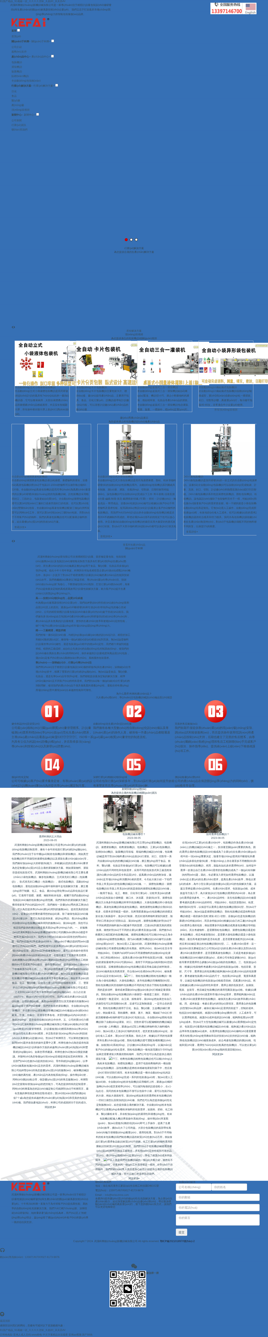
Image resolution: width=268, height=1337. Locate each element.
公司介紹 (17, 47)
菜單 (14, 30)
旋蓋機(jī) (17, 71)
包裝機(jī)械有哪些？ (134, 834)
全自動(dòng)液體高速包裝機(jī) (29, 476)
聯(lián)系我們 (19, 129)
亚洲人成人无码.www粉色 (27, 1334)
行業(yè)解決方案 (21, 85)
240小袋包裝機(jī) (193, 476)
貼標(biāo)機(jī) (20, 76)
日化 (14, 91)
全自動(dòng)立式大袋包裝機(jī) (115, 476)
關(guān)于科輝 (20, 41)
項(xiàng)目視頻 (21, 109)
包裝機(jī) (17, 62)
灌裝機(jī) (17, 66)
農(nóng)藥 (18, 105)
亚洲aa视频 (74, 1334)
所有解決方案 (134, 330)
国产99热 (87, 1334)
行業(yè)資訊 (19, 125)
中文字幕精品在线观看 (55, 1334)
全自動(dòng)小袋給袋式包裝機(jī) (218, 387)
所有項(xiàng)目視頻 (225, 409)
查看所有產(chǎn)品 (134, 544)
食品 (14, 96)
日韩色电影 (6, 1334)
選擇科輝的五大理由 (50, 836)
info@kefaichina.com (117, 1195)
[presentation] (12, 327)
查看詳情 (19, 527)
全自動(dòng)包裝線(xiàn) (26, 80)
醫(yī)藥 (16, 100)
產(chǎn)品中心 (20, 56)
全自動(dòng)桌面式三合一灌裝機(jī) (157, 387)
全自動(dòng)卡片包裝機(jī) (91, 387)
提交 (181, 1232)
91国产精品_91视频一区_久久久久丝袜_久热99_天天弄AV (33, 1330)
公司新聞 (17, 120)
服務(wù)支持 (19, 51)
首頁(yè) (16, 36)
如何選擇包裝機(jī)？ (217, 834)
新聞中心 (17, 114)
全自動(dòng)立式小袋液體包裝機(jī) (35, 387)
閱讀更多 (50, 1107)
